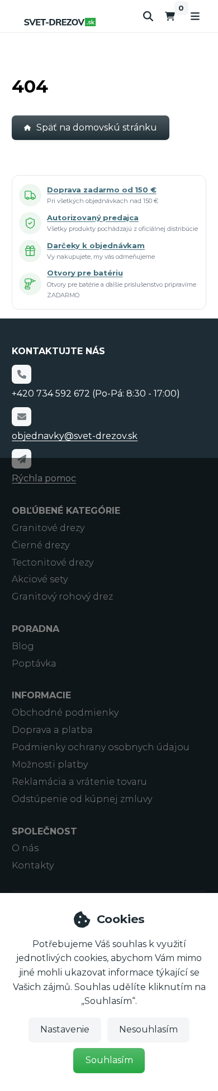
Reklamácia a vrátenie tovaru (79, 781)
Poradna (35, 629)
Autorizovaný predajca (93, 217)
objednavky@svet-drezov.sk (75, 436)
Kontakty (33, 865)
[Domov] (60, 22)
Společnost (44, 831)
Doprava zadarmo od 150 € (101, 189)
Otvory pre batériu (84, 272)
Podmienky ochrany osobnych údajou (100, 747)
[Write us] (21, 458)
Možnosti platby (50, 764)
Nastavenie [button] (64, 1029)
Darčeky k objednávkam (96, 245)
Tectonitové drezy (52, 562)
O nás (25, 848)
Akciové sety (40, 579)
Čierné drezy (40, 545)
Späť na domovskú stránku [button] (96, 127)
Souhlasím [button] (109, 1060)
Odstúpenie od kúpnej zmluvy (82, 799)
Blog (23, 646)
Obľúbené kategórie (66, 510)
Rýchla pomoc (44, 478)
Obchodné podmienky (65, 712)
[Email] (21, 416)
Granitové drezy (48, 528)
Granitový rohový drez (62, 596)
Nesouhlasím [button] (148, 1029)
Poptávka (34, 663)
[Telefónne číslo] (21, 374)
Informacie (41, 695)
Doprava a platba (52, 730)
